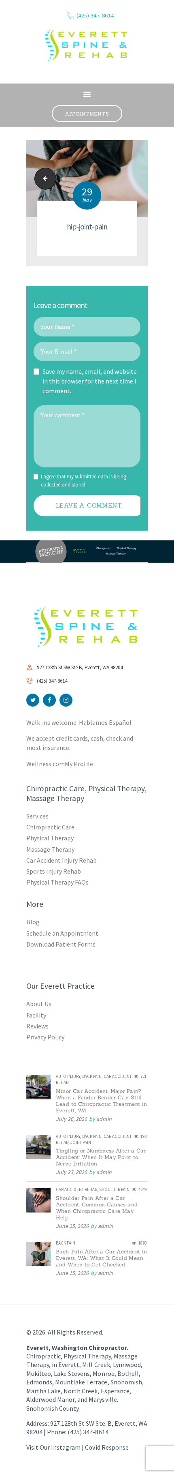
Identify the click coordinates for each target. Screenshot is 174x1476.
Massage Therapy (50, 849)
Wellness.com (45, 764)
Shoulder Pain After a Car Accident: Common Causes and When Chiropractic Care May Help (97, 1208)
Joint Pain (80, 1142)
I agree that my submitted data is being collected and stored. (83, 480)
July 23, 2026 (71, 1172)
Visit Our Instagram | (55, 1447)
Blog (33, 922)
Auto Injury (68, 1076)
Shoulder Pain (114, 1189)
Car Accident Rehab (76, 1189)
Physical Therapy (50, 838)
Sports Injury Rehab (53, 871)
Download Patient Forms (60, 944)
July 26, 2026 (71, 1119)
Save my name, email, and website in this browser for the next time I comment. (89, 381)
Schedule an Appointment (62, 933)
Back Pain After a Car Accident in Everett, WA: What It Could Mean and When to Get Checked (101, 1258)
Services (37, 816)
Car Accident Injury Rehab (61, 860)
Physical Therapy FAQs (57, 882)
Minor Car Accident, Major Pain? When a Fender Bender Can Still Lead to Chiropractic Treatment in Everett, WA (101, 1101)
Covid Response (106, 1447)
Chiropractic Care (50, 827)
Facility (36, 1015)
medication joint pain (43, 178)
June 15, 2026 (72, 1273)
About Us (38, 1004)
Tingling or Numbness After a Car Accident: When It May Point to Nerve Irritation (101, 1157)
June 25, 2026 (72, 1226)
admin (104, 1119)
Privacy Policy (45, 1037)
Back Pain (92, 1076)
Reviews (37, 1026)
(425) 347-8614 (52, 680)
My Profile (79, 764)
